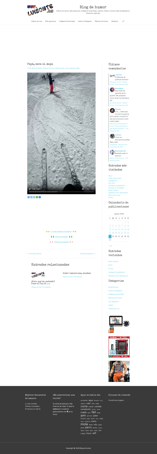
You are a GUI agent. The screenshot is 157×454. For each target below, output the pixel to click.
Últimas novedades (61, 242)
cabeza (83, 403)
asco (101, 400)
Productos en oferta (32, 409)
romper (100, 428)
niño (95, 425)
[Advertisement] (78, 40)
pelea (82, 428)
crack (84, 412)
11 (113, 229)
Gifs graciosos (50, 21)
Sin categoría (113, 301)
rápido (82, 430)
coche (84, 406)
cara (93, 403)
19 (116, 233)
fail (94, 412)
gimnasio (89, 416)
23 (128, 233)
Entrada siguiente (87, 253)
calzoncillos (59, 68)
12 (116, 229)
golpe (95, 415)
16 (128, 229)
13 (119, 229)
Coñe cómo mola (115, 178)
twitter (111, 305)
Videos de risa (48, 68)
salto (91, 430)
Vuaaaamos (113, 181)
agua (91, 400)
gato (83, 415)
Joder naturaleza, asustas (77, 273)
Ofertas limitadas (61, 237)
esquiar (72, 68)
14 (122, 229)
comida (98, 406)
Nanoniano (119, 88)
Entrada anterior (34, 253)
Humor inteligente (85, 21)
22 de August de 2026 (121, 84)
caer (88, 403)
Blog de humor (93, 7)
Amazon (96, 400)
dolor (89, 412)
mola (84, 424)
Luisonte (118, 75)
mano (82, 421)
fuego (98, 412)
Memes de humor (101, 21)
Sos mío (112, 183)
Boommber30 (120, 151)
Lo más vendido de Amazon (61, 231)
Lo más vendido (31, 404)
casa (97, 403)
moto (91, 425)
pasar (100, 425)
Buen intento (113, 190)
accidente (84, 400)
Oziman (118, 135)
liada (97, 418)
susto (96, 430)
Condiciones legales (116, 400)
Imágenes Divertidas (67, 21)
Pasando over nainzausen (118, 193)
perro (88, 427)
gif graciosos (113, 287)
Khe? (110, 176)
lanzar (93, 418)
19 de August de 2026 (116, 147)
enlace (55, 409)
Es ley (111, 197)
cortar (98, 409)
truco (89, 433)
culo (66, 68)
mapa (77, 68)
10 (110, 229)
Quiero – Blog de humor (117, 158)
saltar (87, 430)
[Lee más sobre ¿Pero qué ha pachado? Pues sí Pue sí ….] (38, 275)
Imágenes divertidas (116, 294)
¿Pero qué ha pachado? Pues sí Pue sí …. (43, 283)
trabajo (83, 433)
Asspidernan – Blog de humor (118, 144)
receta (95, 428)
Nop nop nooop (114, 195)
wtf (94, 433)
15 (125, 229)
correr (94, 409)
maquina (87, 421)
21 (122, 233)
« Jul (110, 246)
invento (83, 418)
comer (91, 407)
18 (113, 233)
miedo (93, 421)
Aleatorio (114, 21)
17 (110, 233)
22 (125, 233)
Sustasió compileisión (117, 185)
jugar (88, 418)
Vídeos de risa (36, 21)
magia (101, 418)
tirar (100, 430)
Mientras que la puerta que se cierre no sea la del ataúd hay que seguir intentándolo (119, 126)
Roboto (118, 109)
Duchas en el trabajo (116, 188)
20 (119, 233)
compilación (86, 409)
